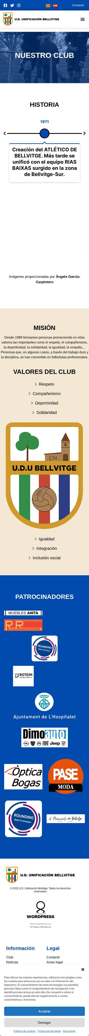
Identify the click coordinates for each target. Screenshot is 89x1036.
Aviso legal (69, 1031)
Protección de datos (49, 1031)
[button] (83, 969)
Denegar (44, 1023)
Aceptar (44, 1011)
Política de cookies (25, 1031)
